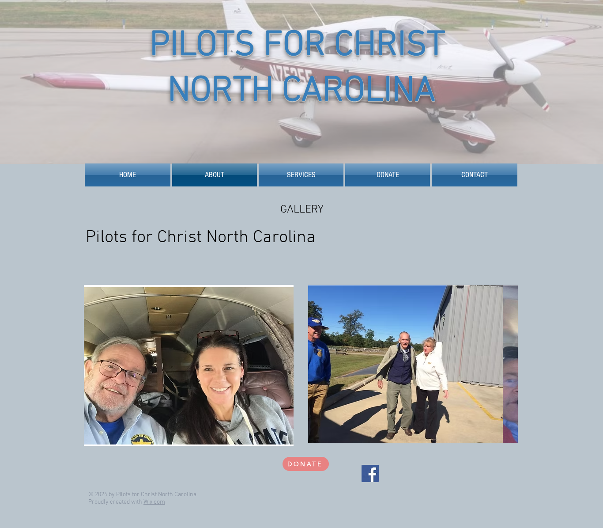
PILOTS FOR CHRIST (301, 46)
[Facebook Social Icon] (370, 473)
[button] (189, 365)
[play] (272, 438)
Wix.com (154, 502)
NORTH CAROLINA (301, 92)
